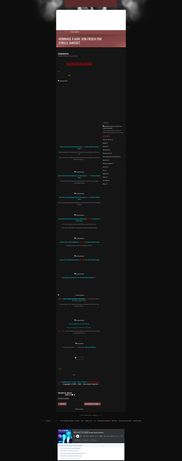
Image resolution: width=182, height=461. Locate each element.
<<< (59, 71)
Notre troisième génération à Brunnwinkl (74, 298)
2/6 (69, 75)
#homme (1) (105, 166)
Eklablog (100, 415)
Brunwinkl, (92, 277)
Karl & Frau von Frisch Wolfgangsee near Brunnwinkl (74, 197)
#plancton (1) (106, 173)
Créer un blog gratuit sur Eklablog (66, 420)
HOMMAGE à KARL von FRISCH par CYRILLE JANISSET (80, 40)
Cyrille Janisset (74, 32)
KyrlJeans (48, 420)
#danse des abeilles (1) (108, 163)
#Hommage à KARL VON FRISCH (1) (112, 156)
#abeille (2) (105, 143)
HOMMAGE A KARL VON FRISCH (74, 382)
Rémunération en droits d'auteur (104, 420)
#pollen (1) (105, 177)
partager (87, 440)
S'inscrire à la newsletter (63, 398)
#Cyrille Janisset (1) (107, 153)
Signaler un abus (88, 420)
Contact (82, 420)
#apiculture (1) (106, 160)
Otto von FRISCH (90, 347)
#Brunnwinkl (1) (106, 149)
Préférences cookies (137, 420)
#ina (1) (104, 170)
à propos (95, 440)
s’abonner (78, 440)
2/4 (74, 375)
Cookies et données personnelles (125, 420)
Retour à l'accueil (79, 409)
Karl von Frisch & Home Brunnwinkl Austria (72, 146)
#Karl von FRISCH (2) (108, 139)
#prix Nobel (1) (106, 180)
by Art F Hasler (84, 277)
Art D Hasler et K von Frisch (69, 277)
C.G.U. (95, 420)
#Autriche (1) (106, 146)
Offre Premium (114, 420)
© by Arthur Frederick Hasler (92, 242)
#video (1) (105, 184)
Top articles (77, 420)
